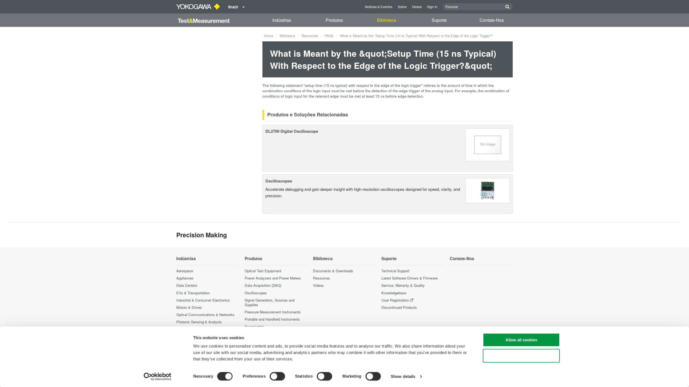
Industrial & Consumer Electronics (203, 300)
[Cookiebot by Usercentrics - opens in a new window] (157, 376)
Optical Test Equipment (263, 270)
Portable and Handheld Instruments (272, 319)
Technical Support (395, 270)
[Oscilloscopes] (487, 190)
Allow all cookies (521, 340)
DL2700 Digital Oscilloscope (291, 131)
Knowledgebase (393, 292)
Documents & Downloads (333, 270)
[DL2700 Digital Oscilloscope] (487, 144)
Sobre (402, 6)
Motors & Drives (189, 307)
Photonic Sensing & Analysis (199, 321)
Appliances (185, 278)
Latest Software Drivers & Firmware (409, 278)
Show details (403, 376)
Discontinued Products (399, 307)
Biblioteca (386, 20)
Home (268, 35)
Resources (309, 35)
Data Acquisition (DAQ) (263, 285)
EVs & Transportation (193, 292)
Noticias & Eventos (378, 6)
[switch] (277, 376)
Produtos (334, 20)
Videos (318, 285)
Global (417, 6)
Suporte (439, 20)
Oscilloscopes (278, 181)
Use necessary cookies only (521, 355)
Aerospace (184, 270)
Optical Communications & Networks (205, 314)
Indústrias (281, 20)
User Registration (395, 300)
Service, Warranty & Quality (403, 285)
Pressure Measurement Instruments (273, 311)
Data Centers (186, 285)
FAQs (329, 35)
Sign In (432, 6)
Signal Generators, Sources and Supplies (269, 302)
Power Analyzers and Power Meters (273, 278)
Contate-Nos (492, 20)
